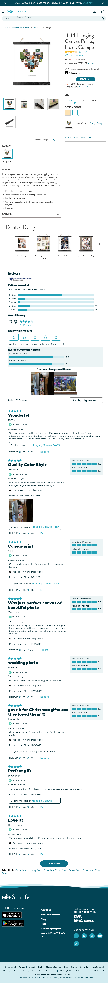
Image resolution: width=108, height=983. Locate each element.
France (22, 967)
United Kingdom (53, 967)
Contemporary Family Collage (43, 257)
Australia (84, 967)
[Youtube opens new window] (101, 934)
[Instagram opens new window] (85, 934)
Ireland (32, 967)
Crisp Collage (22, 256)
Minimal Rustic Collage (86, 256)
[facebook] (78, 934)
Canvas (5, 27)
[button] (3, 11)
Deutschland (10, 967)
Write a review (74, 55)
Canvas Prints (21, 870)
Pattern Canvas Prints (78, 870)
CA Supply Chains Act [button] (69, 971)
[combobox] (54, 18)
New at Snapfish (51, 914)
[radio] (68, 113)
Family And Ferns (64, 256)
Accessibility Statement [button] (93, 971)
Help (43, 923)
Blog (43, 919)
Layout (6, 146)
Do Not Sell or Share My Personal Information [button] (54, 974)
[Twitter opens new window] (78, 942)
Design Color (73, 107)
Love (35, 27)
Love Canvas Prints (58, 870)
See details (84, 86)
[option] (9, 105)
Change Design (96, 123)
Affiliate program (51, 928)
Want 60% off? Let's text (53, 935)
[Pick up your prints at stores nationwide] (78, 916)
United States (70, 967)
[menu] (57, 139)
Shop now (88, 2)
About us (46, 909)
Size (67, 95)
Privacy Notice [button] (29, 971)
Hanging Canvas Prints (20, 27)
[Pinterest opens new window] (93, 934)
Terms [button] (16, 971)
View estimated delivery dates (78, 137)
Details (91, 63)
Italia (40, 967)
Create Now (85, 79)
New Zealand (98, 967)
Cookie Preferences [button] (47, 971)
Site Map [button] (7, 971)
